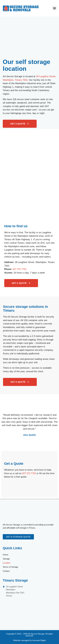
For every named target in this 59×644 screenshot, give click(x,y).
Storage (6, 559)
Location (6, 563)
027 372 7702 (19, 269)
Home (5, 554)
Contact (6, 571)
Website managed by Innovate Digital (29, 640)
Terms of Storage (10, 567)
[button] (54, 8)
